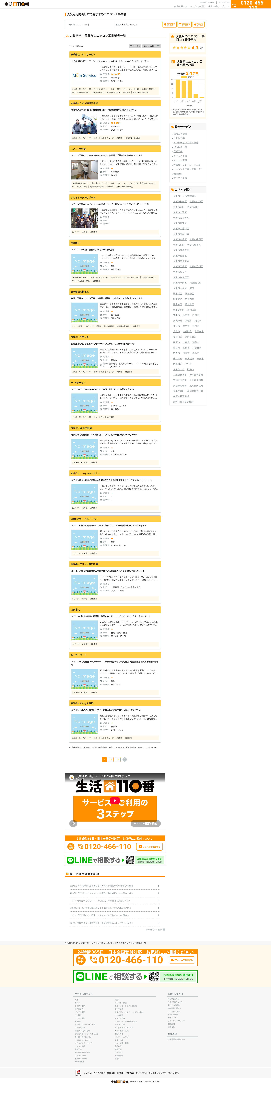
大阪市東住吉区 (181, 261)
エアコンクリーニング (83, 1043)
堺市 (192, 288)
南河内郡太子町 (195, 391)
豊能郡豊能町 (196, 374)
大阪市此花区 (196, 201)
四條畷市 (177, 363)
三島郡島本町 (180, 374)
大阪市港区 (193, 207)
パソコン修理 (80, 1046)
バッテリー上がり (121, 1037)
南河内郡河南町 (181, 396)
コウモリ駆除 (80, 1018)
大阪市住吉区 (180, 255)
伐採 (116, 1000)
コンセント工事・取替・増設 (188, 169)
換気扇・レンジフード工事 (187, 164)
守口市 (176, 326)
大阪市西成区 (180, 266)
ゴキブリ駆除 (80, 1012)
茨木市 (195, 326)
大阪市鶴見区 (180, 271)
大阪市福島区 (180, 201)
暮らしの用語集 (174, 1005)
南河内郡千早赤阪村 (183, 401)
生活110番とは (180, 6)
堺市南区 (177, 304)
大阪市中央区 (180, 288)
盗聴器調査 (119, 1055)
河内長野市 (190, 336)
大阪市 (176, 196)
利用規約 (171, 1024)
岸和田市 (191, 309)
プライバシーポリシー (176, 1021)
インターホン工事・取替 (185, 142)
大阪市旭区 (178, 244)
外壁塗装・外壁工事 (82, 1052)
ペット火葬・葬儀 (121, 1043)
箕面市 (176, 347)
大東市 (186, 342)
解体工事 (118, 1049)
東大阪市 (189, 358)
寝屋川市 (177, 336)
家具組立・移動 (81, 1059)
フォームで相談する (151, 846)
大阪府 (109, 943)
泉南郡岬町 (178, 391)
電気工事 (85, 943)
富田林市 (199, 331)
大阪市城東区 (194, 244)
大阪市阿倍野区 (181, 250)
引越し (117, 1059)
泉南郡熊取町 (180, 385)
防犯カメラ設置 (81, 1055)
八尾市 (176, 331)
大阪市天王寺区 (181, 217)
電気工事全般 (180, 133)
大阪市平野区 (180, 282)
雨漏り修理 (119, 1034)
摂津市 (186, 353)
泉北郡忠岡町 (196, 380)
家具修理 (118, 1046)
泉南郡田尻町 (196, 385)
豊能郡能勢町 (180, 380)
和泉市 (195, 342)
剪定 (76, 1000)
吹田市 (195, 315)
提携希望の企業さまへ (176, 1039)
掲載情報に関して (175, 1008)
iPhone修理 (79, 1062)
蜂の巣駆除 (79, 1009)
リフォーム (119, 1052)
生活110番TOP (71, 943)
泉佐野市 (187, 331)
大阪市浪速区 (180, 223)
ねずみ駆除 (119, 1015)
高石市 (195, 353)
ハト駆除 (78, 1015)
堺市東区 (177, 298)
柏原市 (186, 347)
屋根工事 (78, 1049)
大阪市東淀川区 (181, 234)
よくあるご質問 (224, 3)
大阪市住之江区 (181, 277)
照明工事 (178, 151)
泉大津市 (177, 320)
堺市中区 (189, 293)
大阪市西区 (178, 207)
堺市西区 (189, 298)
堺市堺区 (177, 293)
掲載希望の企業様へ (207, 3)
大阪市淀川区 (196, 266)
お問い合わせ (173, 1014)
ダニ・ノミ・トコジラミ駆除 (126, 1006)
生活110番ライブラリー (219, 6)
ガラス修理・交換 (121, 1031)
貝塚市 (198, 320)
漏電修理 (178, 173)
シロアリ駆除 (80, 1006)
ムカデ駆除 (119, 1009)
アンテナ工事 (180, 178)
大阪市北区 (195, 282)
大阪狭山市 (178, 369)
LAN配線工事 (180, 147)
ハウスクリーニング (82, 1040)
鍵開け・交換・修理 (82, 1031)
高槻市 (188, 320)
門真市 (176, 353)
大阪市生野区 (196, 239)
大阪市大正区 (180, 212)
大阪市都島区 (189, 196)
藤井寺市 (177, 358)
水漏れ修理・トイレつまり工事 (87, 1034)
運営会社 (171, 1027)
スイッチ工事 (180, 156)
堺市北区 (189, 304)
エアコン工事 (180, 160)
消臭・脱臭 (119, 1040)
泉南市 (200, 358)
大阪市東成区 (180, 239)
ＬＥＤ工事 (179, 138)
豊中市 (176, 315)
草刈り (77, 1003)
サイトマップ (173, 1018)
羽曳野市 (196, 347)
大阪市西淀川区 (181, 228)
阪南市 (190, 369)
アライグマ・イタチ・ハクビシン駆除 (129, 1012)
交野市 (188, 363)
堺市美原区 (178, 309)
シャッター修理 (121, 1003)
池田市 (186, 315)
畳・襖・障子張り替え (83, 1037)
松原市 (176, 342)
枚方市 (186, 326)
